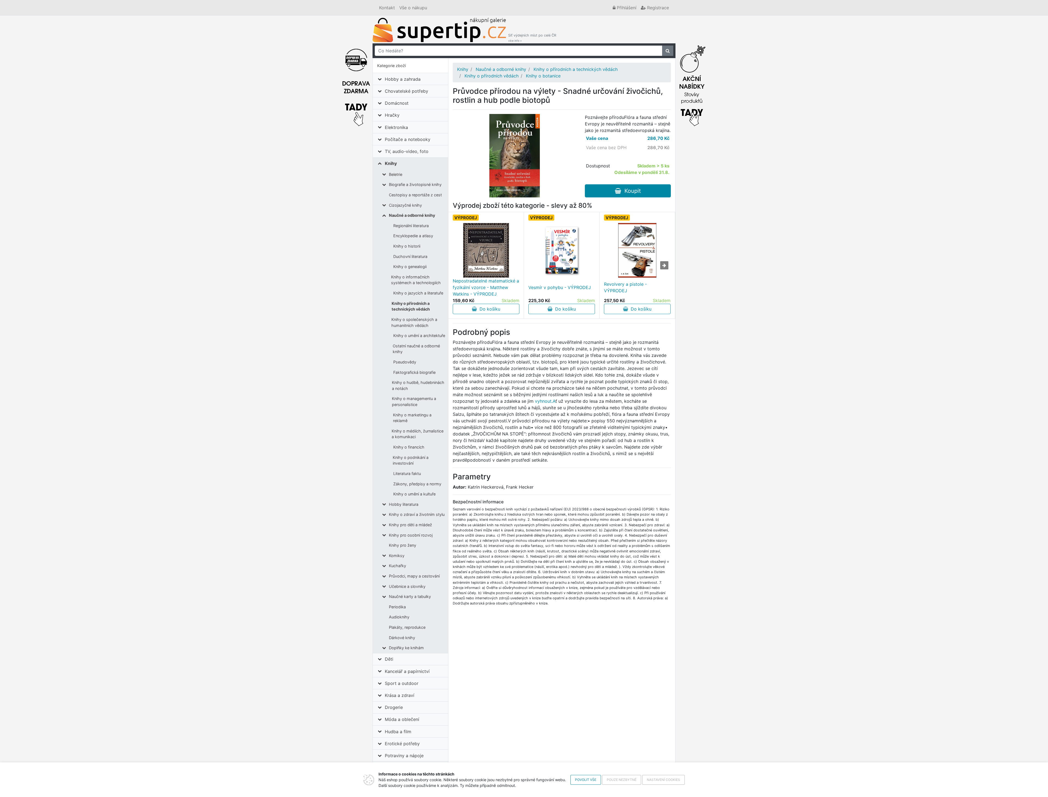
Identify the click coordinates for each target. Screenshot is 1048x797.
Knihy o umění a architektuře (419, 335)
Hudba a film (398, 731)
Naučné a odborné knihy (412, 215)
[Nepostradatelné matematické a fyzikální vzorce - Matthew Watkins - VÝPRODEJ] (486, 250)
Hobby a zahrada (403, 79)
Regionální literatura (411, 225)
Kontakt (387, 7)
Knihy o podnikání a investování (410, 460)
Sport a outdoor (401, 683)
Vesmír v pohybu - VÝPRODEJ (559, 287)
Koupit (631, 191)
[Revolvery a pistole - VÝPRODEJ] (637, 250)
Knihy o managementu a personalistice (414, 401)
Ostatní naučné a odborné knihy (416, 349)
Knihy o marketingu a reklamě (412, 418)
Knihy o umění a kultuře (414, 494)
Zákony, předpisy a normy (417, 484)
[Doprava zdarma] (356, 84)
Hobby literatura (403, 504)
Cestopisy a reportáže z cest (415, 195)
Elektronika (396, 127)
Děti (389, 659)
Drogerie (394, 707)
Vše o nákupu (413, 7)
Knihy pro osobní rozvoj (411, 535)
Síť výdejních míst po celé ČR (532, 37)
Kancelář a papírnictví (407, 671)
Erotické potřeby (402, 743)
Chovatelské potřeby (406, 91)
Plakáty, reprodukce (407, 627)
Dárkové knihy (402, 637)
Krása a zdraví (399, 695)
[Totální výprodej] (691, 84)
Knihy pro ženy (402, 545)
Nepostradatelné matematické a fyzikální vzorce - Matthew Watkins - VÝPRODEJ (486, 287)
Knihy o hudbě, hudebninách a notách (418, 385)
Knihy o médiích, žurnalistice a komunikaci (417, 434)
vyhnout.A (545, 401)
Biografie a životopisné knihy (415, 184)
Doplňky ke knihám (406, 647)
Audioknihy (399, 617)
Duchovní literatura (410, 256)
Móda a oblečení (402, 719)
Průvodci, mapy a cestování (414, 576)
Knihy (391, 163)
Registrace (657, 7)
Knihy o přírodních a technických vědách (411, 306)
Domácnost (397, 103)
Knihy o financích (408, 447)
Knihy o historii (406, 246)
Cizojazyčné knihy (405, 205)
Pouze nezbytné (621, 780)
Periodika (397, 606)
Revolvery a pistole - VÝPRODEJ (625, 287)
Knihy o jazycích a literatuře (418, 293)
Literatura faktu (407, 473)
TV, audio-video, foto (406, 151)
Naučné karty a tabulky (410, 596)
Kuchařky (397, 565)
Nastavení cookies (663, 780)
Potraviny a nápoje (404, 755)
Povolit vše (585, 780)
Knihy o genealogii (410, 266)
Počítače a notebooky (407, 139)
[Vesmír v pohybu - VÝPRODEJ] (561, 250)
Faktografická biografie (414, 372)
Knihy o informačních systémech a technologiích (416, 280)
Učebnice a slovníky (407, 586)
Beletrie (395, 174)
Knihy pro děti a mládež (410, 524)
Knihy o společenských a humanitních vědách (414, 322)
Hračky (392, 115)
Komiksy (396, 555)
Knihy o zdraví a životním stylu (417, 514)
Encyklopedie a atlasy (413, 235)
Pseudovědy (404, 362)
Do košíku (488, 309)
